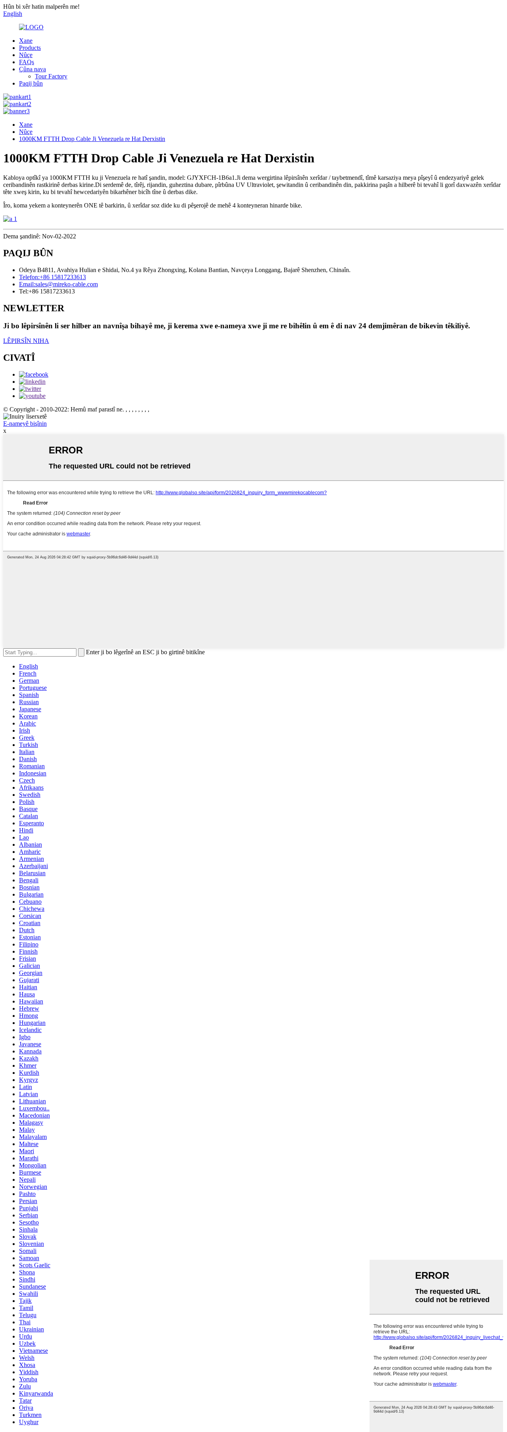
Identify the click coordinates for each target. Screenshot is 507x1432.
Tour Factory (51, 76)
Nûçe (25, 54)
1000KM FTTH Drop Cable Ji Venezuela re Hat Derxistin (92, 138)
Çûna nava (32, 69)
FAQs (26, 62)
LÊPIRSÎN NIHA (26, 340)
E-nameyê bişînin (25, 423)
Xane (25, 40)
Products (30, 47)
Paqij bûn (31, 83)
